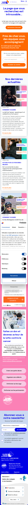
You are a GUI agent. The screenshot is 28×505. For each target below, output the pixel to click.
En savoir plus (6, 133)
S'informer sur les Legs (14, 384)
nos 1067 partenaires (12, 235)
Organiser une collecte (14, 377)
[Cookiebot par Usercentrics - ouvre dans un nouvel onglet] (19, 223)
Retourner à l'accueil (14, 27)
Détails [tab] (14, 227)
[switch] (24, 259)
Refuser (14, 280)
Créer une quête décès (14, 370)
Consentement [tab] (6, 227)
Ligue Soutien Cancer (7, 460)
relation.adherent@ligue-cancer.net (12, 361)
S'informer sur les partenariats (14, 390)
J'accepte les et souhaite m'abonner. (14, 434)
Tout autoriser (14, 275)
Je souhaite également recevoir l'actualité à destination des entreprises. (13, 440)
